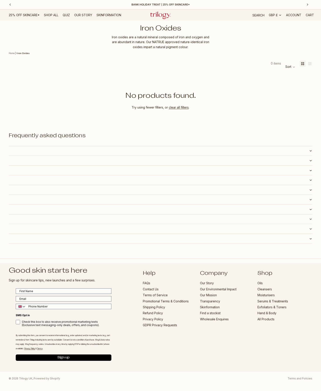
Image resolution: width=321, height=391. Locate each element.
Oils (260, 283)
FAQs (146, 283)
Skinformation (210, 307)
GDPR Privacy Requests (160, 325)
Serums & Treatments (272, 301)
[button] (290, 67)
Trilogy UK (25, 378)
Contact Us (151, 289)
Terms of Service (155, 295)
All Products (265, 319)
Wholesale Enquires (214, 319)
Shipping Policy (154, 307)
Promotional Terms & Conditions (166, 301)
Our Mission (208, 295)
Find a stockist (210, 313)
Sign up (63, 357)
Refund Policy (153, 313)
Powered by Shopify (47, 378)
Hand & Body (266, 313)
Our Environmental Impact (218, 289)
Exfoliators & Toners (271, 307)
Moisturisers (266, 295)
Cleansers (264, 289)
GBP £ (273, 15)
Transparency (210, 301)
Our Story (207, 283)
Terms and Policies (300, 378)
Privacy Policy (153, 319)
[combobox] (21, 306)
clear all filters (179, 107)
